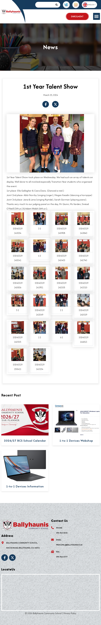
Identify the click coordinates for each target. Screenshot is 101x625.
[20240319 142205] (61, 272)
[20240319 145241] (17, 245)
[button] (96, 16)
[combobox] (44, 5)
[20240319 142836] (17, 272)
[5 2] (17, 300)
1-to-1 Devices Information (25, 486)
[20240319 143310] (83, 272)
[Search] (57, 5)
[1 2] (39, 327)
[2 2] (61, 300)
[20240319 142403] (61, 245)
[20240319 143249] (39, 300)
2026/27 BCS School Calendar (25, 440)
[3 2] (39, 218)
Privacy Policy (69, 613)
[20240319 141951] (39, 272)
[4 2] (39, 245)
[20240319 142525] (17, 327)
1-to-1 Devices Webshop (76, 440)
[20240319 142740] (83, 245)
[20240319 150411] (17, 354)
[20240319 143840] (83, 218)
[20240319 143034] (17, 218)
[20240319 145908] (61, 218)
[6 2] (61, 327)
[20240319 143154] (39, 354)
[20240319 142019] (83, 300)
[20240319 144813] (83, 327)
